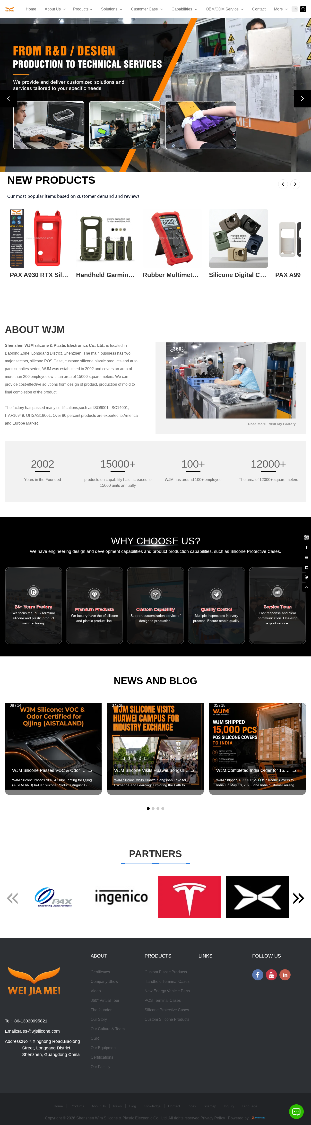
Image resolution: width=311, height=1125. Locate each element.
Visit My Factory (282, 581)
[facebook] (306, 547)
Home (31, 9)
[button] (8, 177)
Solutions (109, 9)
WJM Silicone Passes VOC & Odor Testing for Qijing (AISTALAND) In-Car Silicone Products (49, 927)
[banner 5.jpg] (155, 173)
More (278, 9)
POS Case (53, 518)
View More (19, 440)
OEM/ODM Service (222, 9)
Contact (259, 9)
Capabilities (182, 9)
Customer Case (144, 9)
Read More (257, 581)
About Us (53, 9)
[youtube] (306, 577)
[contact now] (306, 557)
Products (80, 9)
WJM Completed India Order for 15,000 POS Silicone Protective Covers (254, 927)
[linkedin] (306, 567)
